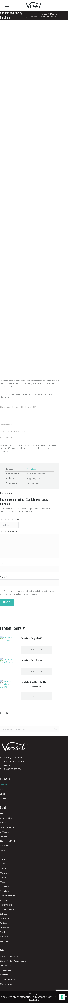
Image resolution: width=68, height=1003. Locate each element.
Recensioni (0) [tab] (7, 437)
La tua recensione (9, 531)
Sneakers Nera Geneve (32, 660)
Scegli (36, 696)
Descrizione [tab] (6, 424)
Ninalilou (31, 469)
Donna (14, 407)
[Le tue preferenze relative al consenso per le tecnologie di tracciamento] (62, 997)
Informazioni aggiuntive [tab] (12, 431)
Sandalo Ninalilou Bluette (33, 682)
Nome (3, 563)
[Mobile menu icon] (7, 5)
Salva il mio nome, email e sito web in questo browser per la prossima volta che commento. (28, 592)
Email (3, 577)
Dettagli (36, 649)
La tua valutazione (10, 519)
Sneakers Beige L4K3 (31, 638)
